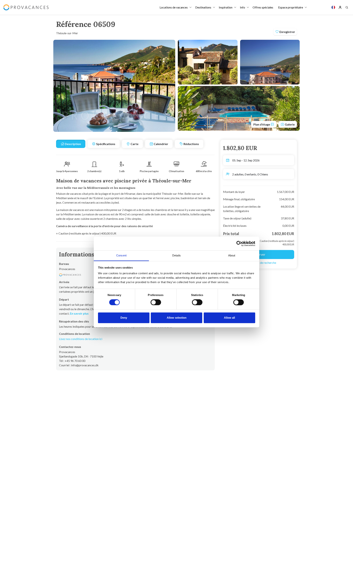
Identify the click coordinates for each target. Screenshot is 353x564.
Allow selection (176, 317)
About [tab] (231, 255)
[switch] (156, 302)
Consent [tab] (121, 255)
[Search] (346, 7)
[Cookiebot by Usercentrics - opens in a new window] (239, 243)
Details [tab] (176, 255)
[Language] (333, 7)
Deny (123, 317)
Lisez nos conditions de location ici (80, 339)
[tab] (70, 144)
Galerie (289, 124)
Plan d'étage (262, 124)
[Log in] (340, 7)
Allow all (229, 317)
